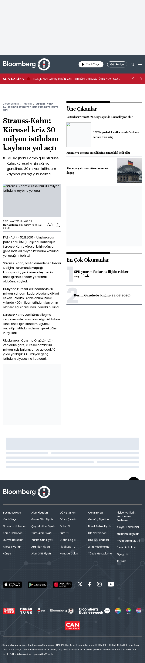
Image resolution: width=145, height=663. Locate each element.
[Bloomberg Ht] (62, 610)
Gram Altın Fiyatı (42, 519)
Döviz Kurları (68, 512)
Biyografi (122, 554)
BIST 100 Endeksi (98, 540)
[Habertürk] (9, 610)
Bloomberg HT (11, 103)
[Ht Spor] (41, 610)
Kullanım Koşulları (128, 534)
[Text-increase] (50, 225)
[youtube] (111, 585)
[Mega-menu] (140, 64)
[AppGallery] (62, 584)
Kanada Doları (69, 553)
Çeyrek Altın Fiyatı (43, 526)
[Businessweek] (94, 610)
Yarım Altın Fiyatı (42, 540)
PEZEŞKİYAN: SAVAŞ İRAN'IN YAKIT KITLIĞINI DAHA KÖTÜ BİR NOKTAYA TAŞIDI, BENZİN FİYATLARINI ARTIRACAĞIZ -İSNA (75, 79)
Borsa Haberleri (12, 533)
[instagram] (99, 585)
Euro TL (64, 533)
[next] (141, 79)
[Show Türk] (128, 610)
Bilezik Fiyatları (97, 533)
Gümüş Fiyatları (98, 519)
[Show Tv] (118, 610)
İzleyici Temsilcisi (128, 527)
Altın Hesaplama (99, 547)
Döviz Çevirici (68, 519)
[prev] (133, 79)
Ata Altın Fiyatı (40, 547)
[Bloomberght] (26, 64)
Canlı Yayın (10, 519)
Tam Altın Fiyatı (41, 533)
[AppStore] (12, 584)
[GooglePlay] (37, 584)
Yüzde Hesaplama (100, 553)
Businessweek (12, 512)
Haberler (27, 103)
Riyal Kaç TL (67, 547)
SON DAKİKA (13, 79)
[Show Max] (139, 610)
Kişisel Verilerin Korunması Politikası (126, 516)
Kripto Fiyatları (12, 547)
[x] (80, 585)
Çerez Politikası (126, 547)
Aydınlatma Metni (128, 541)
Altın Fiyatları (39, 512)
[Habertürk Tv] (26, 610)
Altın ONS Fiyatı (41, 553)
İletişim (121, 561)
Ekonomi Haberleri (14, 526)
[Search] (132, 64)
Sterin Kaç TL (68, 540)
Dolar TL (65, 526)
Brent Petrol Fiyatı (99, 526)
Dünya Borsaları (13, 540)
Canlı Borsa (95, 512)
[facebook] (89, 585)
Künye (7, 553)
